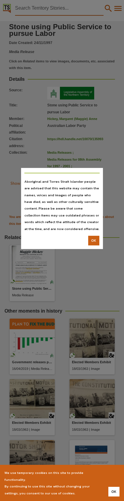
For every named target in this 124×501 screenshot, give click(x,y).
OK (93, 240)
